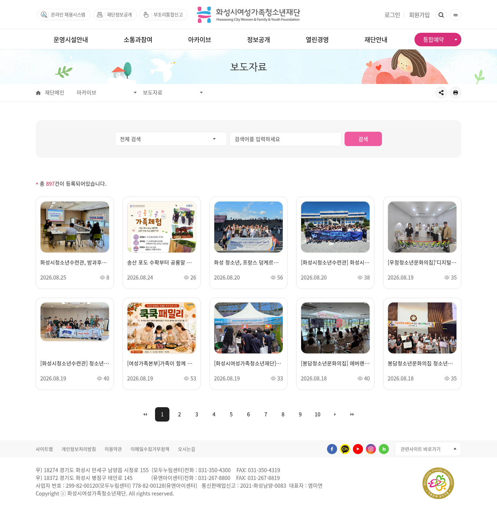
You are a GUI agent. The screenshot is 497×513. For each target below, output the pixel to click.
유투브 (358, 449)
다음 (335, 414)
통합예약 (433, 39)
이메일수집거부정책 (150, 448)
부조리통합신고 (168, 14)
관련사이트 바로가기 (421, 448)
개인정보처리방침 (79, 448)
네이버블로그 (384, 449)
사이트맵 (44, 448)
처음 (145, 414)
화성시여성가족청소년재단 (248, 14)
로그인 (392, 15)
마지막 (352, 414)
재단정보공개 (119, 14)
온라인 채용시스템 (68, 14)
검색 (441, 15)
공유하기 (441, 92)
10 (317, 414)
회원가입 (419, 15)
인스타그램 (371, 449)
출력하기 (455, 92)
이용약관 (113, 448)
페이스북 (332, 449)
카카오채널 (345, 449)
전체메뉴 (455, 15)
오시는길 (186, 448)
